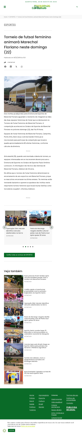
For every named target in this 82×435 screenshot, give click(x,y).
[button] (23, 247)
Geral (31, 401)
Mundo (41, 407)
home (6, 17)
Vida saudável (56, 402)
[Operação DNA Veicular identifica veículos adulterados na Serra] (16, 227)
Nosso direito (56, 410)
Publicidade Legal (71, 408)
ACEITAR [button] (11, 430)
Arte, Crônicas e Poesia (57, 414)
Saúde (31, 404)
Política (32, 407)
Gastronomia (56, 399)
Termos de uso (72, 395)
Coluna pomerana (55, 406)
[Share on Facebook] (5, 66)
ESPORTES (12, 17)
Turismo (32, 410)
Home (31, 395)
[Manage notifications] (4, 430)
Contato (69, 403)
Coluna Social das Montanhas (57, 419)
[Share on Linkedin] (10, 66)
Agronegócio (44, 395)
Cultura (41, 401)
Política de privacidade (71, 399)
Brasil (41, 404)
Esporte (42, 398)
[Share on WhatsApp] (22, 66)
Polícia (32, 398)
